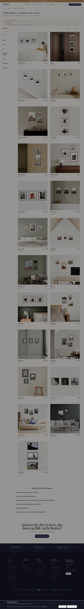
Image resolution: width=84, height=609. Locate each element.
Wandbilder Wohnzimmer (56, 567)
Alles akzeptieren (72, 606)
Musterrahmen (41, 4)
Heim (4, 8)
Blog (9, 574)
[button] (42, 1)
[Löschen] (14, 54)
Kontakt (10, 583)
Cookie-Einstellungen (26, 569)
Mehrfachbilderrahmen (55, 571)
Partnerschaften (11, 580)
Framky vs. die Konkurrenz (13, 578)
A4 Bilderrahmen (54, 576)
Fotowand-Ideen (54, 578)
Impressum (25, 567)
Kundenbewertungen (12, 576)
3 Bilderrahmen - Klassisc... (19, 8)
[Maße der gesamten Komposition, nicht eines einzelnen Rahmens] (23, 64)
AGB (24, 562)
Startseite (10, 562)
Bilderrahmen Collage (55, 574)
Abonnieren (68, 573)
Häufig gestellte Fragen (13, 569)
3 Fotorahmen (54, 580)
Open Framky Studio (42, 536)
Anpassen (45, 606)
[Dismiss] (79, 20)
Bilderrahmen (53, 562)
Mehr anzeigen (5, 17)
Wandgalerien (9, 8)
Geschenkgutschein (12, 567)
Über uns (47, 4)
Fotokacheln (53, 569)
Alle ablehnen (62, 606)
